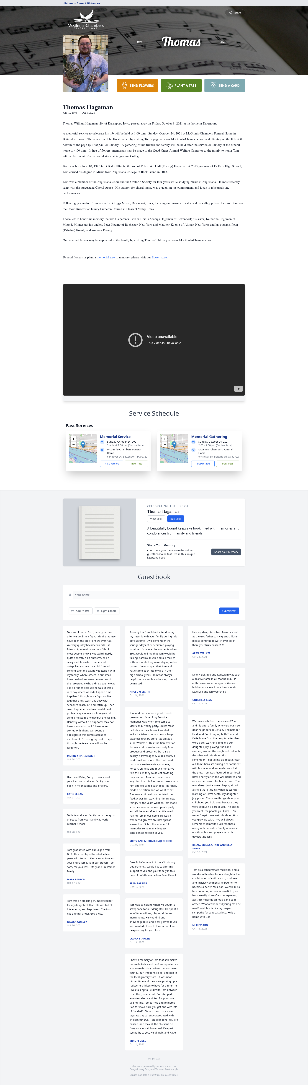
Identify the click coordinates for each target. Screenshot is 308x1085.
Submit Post (229, 610)
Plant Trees (136, 463)
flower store (159, 257)
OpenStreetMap (158, 1074)
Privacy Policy (144, 1069)
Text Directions (111, 463)
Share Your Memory (226, 552)
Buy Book (175, 518)
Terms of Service (163, 1069)
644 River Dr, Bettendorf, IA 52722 (127, 456)
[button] (83, 444)
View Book (156, 518)
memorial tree (106, 257)
